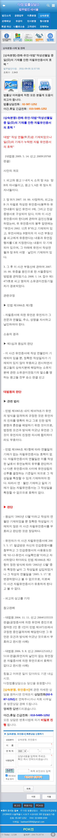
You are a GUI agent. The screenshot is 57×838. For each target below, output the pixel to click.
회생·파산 (6, 26)
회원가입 (28, 805)
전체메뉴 (44, 26)
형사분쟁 (44, 21)
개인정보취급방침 (48, 810)
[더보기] (53, 21)
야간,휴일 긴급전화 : (25, 108)
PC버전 (39, 805)
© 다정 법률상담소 (29, 810)
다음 (49, 797)
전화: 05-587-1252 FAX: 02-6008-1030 (28, 818)
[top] (53, 834)
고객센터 (31, 26)
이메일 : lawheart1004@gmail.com (28, 822)
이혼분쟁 (31, 15)
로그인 (17, 805)
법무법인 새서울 (28, 9)
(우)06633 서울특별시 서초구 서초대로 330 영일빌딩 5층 (29, 814)
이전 (33, 797)
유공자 (19, 21)
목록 (28, 789)
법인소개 (6, 15)
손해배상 (6, 21)
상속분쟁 (44, 15)
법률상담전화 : (20, 104)
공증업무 (19, 15)
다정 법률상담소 (28, 4)
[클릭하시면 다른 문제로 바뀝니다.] (10, 771)
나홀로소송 (19, 26)
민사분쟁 (31, 21)
